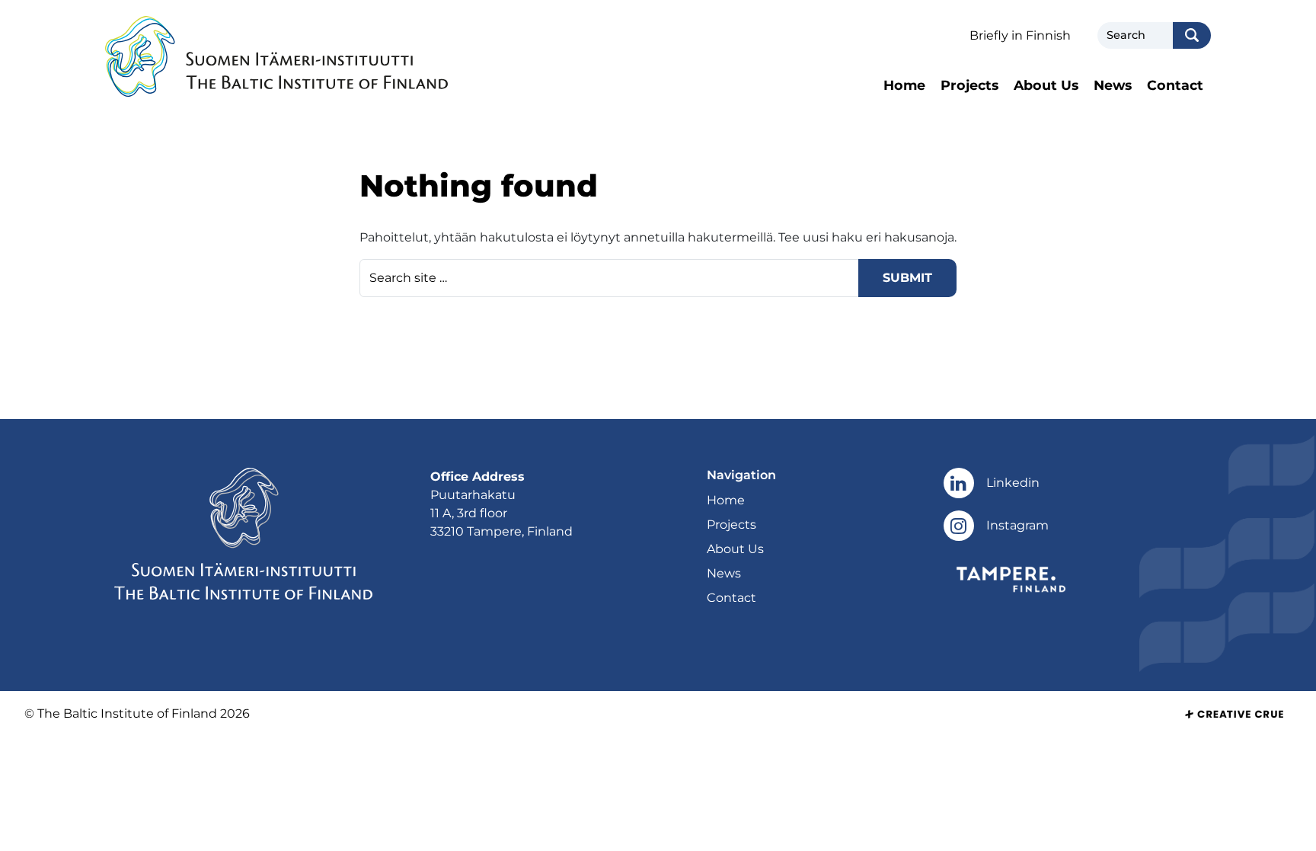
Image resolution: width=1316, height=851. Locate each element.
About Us (1046, 85)
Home (904, 85)
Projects (969, 85)
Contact (1175, 85)
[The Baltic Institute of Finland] (276, 57)
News (1113, 85)
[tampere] (1011, 578)
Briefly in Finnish (1020, 35)
